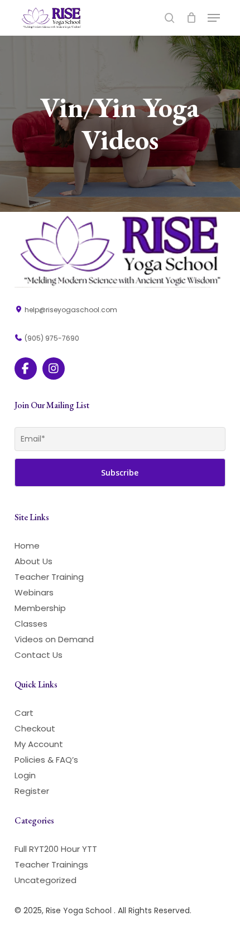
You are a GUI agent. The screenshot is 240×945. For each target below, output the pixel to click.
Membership (40, 608)
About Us (33, 561)
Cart (24, 713)
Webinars (34, 592)
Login (25, 775)
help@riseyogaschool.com (70, 309)
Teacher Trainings (51, 864)
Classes (31, 623)
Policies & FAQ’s (46, 759)
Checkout (35, 728)
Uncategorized (45, 880)
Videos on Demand (54, 639)
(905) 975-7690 (51, 338)
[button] (214, 17)
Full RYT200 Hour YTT (56, 849)
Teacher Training (49, 577)
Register (32, 791)
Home (27, 545)
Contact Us (39, 655)
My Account (39, 744)
